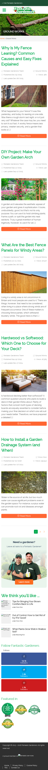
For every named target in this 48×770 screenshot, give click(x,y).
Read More (25, 136)
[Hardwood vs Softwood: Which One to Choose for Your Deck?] (24, 381)
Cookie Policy (32, 765)
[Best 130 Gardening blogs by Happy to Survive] (34, 709)
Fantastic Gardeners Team (14, 71)
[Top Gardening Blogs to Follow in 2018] (7, 709)
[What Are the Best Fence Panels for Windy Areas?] (24, 282)
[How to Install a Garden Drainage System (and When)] (24, 482)
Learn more (24, 582)
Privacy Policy (18, 765)
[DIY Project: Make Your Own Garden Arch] (24, 189)
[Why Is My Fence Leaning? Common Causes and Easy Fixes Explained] (24, 96)
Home (2, 38)
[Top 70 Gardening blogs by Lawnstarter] (7, 723)
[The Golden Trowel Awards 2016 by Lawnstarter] (21, 709)
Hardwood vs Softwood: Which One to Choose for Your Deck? (23, 343)
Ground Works (41, 71)
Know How (42, 457)
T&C (6, 768)
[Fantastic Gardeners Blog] (24, 10)
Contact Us (15, 768)
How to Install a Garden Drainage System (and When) (21, 445)
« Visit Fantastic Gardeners (12, 3)
